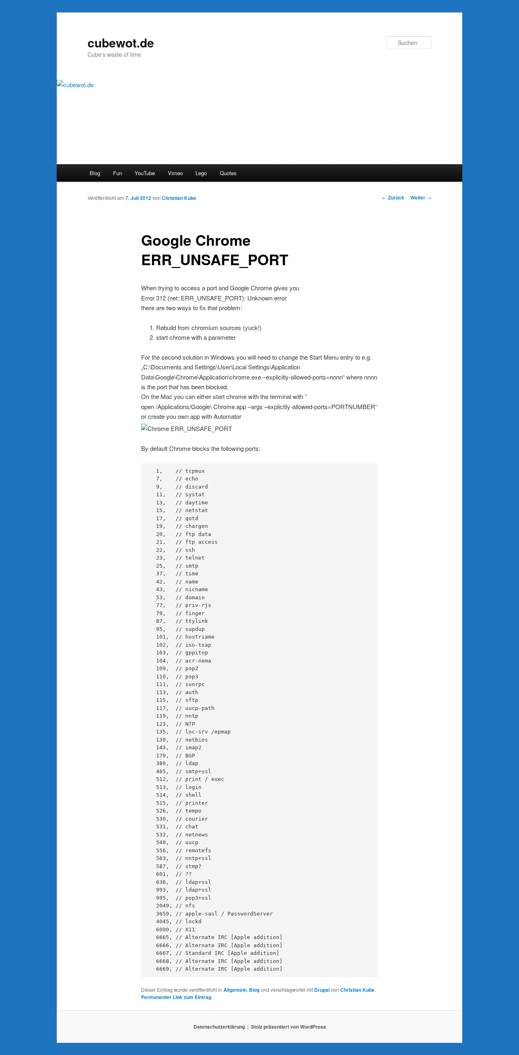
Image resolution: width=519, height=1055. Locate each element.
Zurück (393, 197)
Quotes (228, 173)
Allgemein (235, 989)
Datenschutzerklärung (219, 1026)
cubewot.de (121, 42)
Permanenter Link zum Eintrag (176, 997)
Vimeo (175, 173)
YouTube (145, 173)
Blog (95, 173)
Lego (201, 173)
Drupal (322, 989)
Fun (117, 173)
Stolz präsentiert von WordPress (288, 1026)
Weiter (420, 197)
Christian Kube (179, 198)
